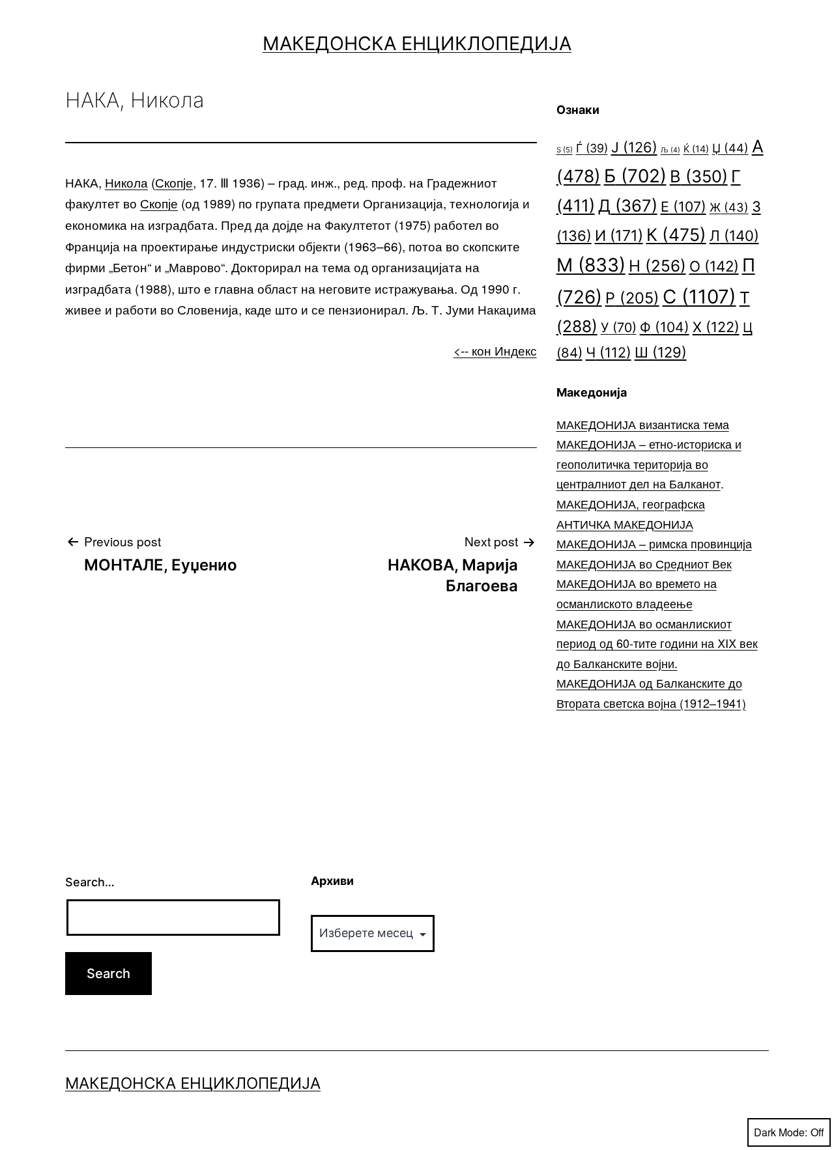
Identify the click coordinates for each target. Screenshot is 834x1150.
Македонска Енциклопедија (417, 43)
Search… (90, 882)
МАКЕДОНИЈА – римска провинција (654, 543)
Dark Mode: (780, 1132)
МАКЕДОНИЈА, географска (630, 503)
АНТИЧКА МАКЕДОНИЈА (624, 523)
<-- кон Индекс (495, 350)
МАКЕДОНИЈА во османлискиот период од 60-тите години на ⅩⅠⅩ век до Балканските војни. (657, 643)
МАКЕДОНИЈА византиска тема (642, 423)
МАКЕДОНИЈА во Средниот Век (644, 563)
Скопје (174, 182)
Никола (126, 182)
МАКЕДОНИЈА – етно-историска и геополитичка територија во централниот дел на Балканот (648, 463)
